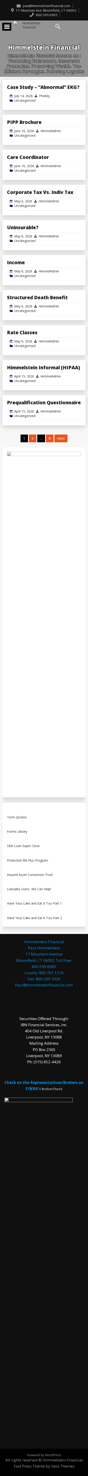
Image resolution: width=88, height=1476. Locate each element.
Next (61, 438)
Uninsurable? (23, 227)
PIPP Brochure (24, 122)
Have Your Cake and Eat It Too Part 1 (34, 903)
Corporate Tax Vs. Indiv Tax (40, 192)
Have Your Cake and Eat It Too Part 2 (34, 918)
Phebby (44, 96)
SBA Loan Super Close (23, 846)
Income (16, 262)
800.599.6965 (46, 15)
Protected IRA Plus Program (27, 860)
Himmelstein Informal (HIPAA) (43, 367)
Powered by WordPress (44, 1455)
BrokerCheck (52, 1089)
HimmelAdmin (50, 131)
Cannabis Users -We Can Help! (29, 889)
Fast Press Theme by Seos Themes (44, 1466)
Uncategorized (24, 100)
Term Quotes (17, 817)
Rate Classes (22, 332)
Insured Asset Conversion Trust (30, 875)
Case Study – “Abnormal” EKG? (43, 87)
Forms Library (17, 832)
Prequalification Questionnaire (44, 402)
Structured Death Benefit (37, 297)
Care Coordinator (28, 157)
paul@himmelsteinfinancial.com (46, 5)
